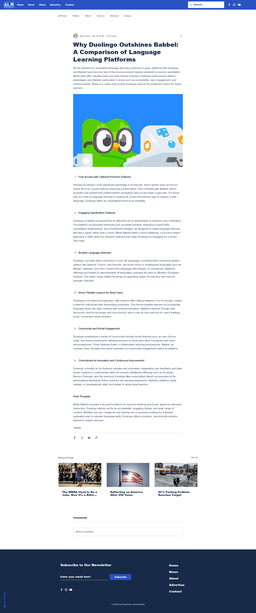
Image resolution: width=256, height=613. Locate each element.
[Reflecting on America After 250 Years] (128, 475)
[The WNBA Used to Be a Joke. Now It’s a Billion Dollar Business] (80, 475)
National (114, 15)
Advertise (176, 585)
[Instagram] (234, 4)
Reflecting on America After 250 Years (126, 493)
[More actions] (181, 36)
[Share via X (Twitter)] (81, 437)
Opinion (100, 15)
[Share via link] (96, 437)
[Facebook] (229, 4)
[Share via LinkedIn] (89, 437)
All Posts (62, 15)
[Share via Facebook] (74, 437)
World (88, 15)
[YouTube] (239, 4)
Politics (76, 15)
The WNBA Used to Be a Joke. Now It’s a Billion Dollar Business (79, 493)
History (127, 15)
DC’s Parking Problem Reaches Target (174, 493)
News (173, 572)
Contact (175, 591)
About (174, 578)
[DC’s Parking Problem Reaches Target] (176, 475)
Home (173, 565)
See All (194, 457)
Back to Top (4, 600)
